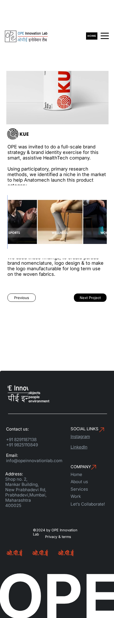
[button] (21, 297)
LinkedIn (79, 447)
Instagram (80, 436)
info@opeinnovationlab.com (34, 460)
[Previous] (13, 222)
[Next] (100, 222)
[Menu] (105, 36)
